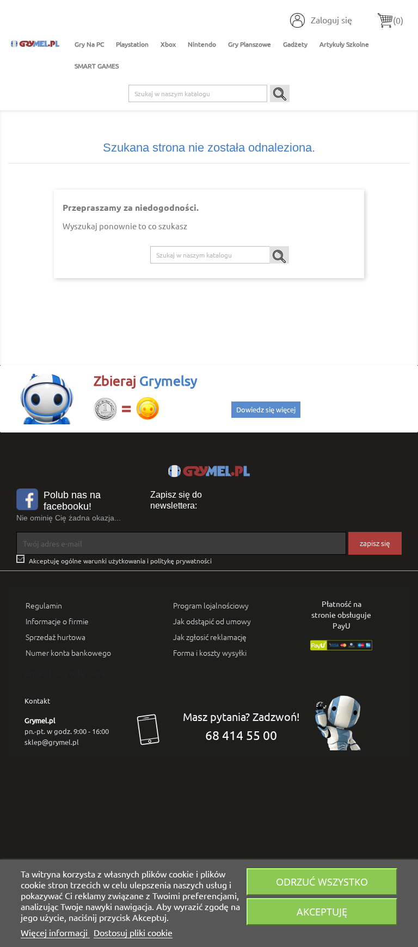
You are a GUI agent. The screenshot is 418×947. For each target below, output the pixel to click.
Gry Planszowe (249, 44)
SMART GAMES (97, 65)
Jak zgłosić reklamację (210, 636)
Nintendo (202, 44)
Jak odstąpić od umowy (212, 621)
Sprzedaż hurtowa (55, 636)
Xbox (168, 44)
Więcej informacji (55, 932)
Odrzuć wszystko (322, 881)
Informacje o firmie (57, 621)
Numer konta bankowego (68, 652)
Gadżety (295, 44)
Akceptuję (322, 911)
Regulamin (44, 605)
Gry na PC (89, 44)
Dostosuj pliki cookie (133, 932)
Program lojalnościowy (211, 605)
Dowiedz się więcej (266, 409)
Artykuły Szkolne (344, 44)
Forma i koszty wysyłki (210, 652)
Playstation (132, 44)
